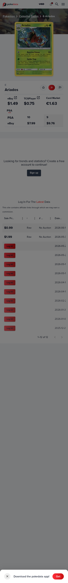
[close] (7, 576)
